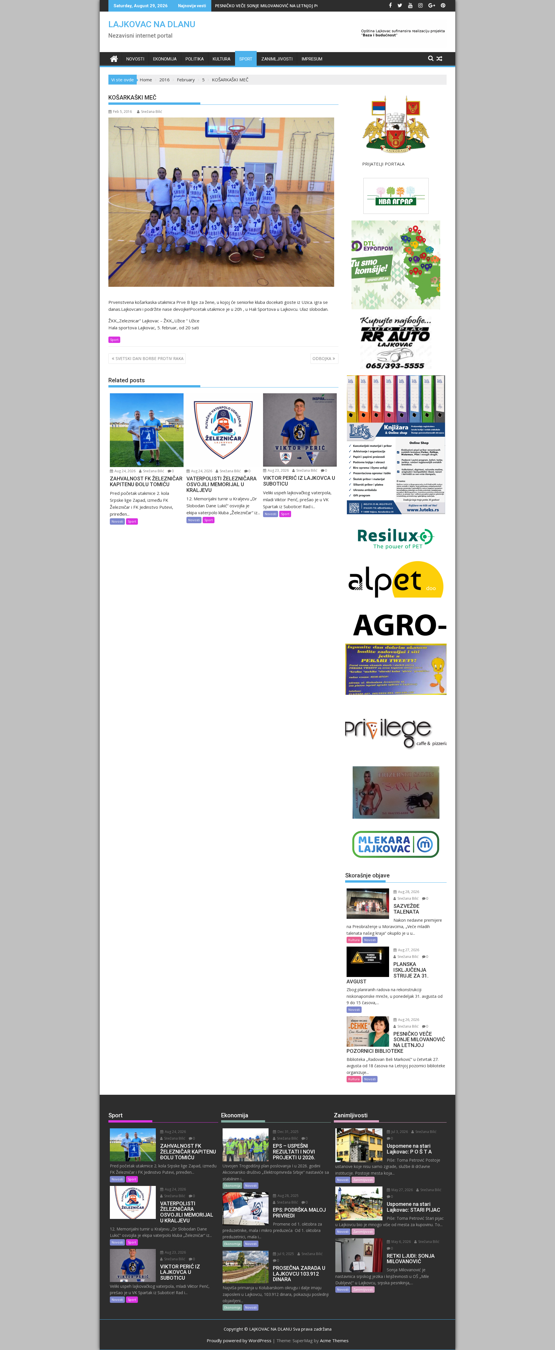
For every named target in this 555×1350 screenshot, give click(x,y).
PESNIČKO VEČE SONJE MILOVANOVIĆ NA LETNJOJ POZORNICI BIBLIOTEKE (287, 5)
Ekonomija (165, 59)
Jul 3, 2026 (399, 1131)
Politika (195, 59)
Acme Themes (334, 1340)
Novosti (135, 59)
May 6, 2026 (401, 1241)
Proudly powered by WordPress (239, 1340)
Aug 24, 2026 (125, 471)
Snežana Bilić (151, 111)
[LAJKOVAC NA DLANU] (114, 58)
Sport (245, 59)
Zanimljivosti (277, 59)
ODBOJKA (321, 358)
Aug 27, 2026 (408, 949)
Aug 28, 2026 (408, 891)
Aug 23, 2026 (278, 470)
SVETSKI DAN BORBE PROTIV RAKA (150, 358)
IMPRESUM (311, 59)
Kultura (221, 59)
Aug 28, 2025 (288, 1195)
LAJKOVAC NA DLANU (151, 24)
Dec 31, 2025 (288, 1131)
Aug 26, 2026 (408, 1019)
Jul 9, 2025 (285, 1253)
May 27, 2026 (402, 1189)
